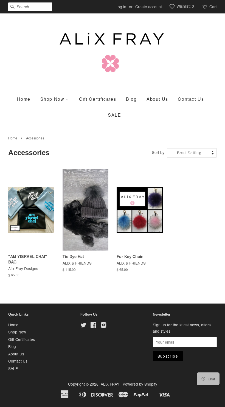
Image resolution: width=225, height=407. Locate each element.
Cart (213, 6)
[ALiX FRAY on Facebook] (93, 326)
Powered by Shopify (140, 384)
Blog (131, 99)
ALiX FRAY (110, 384)
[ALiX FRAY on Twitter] (83, 326)
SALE (114, 115)
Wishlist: (184, 6)
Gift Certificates (97, 99)
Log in (121, 6)
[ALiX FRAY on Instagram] (103, 326)
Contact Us (191, 99)
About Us (157, 99)
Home (23, 99)
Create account (148, 6)
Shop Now (53, 99)
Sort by (158, 152)
